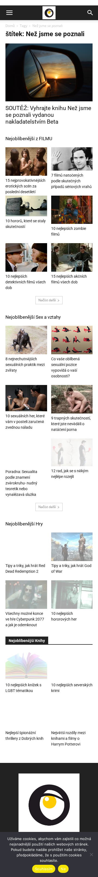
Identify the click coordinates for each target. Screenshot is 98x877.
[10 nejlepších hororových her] (72, 594)
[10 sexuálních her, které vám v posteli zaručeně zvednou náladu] (26, 398)
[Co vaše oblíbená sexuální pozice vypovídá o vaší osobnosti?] (72, 340)
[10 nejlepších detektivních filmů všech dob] (26, 257)
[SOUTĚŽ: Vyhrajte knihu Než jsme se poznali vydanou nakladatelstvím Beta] (49, 72)
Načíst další (47, 300)
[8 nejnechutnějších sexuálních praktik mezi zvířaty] (26, 340)
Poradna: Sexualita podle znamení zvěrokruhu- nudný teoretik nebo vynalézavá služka (21, 483)
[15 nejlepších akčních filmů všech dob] (72, 257)
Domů (10, 25)
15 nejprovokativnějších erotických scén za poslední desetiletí (25, 186)
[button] (9, 12)
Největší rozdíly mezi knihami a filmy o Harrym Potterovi (68, 738)
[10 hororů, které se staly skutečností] (26, 206)
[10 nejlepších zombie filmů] (72, 210)
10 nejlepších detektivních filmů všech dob (25, 282)
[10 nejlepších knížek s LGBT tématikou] (26, 666)
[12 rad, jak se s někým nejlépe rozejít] (72, 452)
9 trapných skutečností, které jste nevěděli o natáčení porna (71, 424)
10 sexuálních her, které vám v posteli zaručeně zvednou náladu (25, 422)
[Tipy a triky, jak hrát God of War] (72, 547)
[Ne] (91, 854)
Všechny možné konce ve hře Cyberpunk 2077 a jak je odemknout (24, 619)
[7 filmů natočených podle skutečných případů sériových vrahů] (72, 159)
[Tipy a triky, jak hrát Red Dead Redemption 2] (26, 547)
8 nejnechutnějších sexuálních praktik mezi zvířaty (25, 364)
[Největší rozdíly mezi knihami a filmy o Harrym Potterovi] (72, 714)
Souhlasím (44, 869)
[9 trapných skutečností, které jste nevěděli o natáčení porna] (72, 399)
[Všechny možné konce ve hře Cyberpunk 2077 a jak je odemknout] (26, 594)
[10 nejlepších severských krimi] (72, 666)
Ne (63, 869)
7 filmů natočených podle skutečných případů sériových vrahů (71, 181)
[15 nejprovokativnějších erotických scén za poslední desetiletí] (26, 161)
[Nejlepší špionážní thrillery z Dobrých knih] (26, 714)
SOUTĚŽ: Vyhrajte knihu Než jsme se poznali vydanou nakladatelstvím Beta (48, 115)
